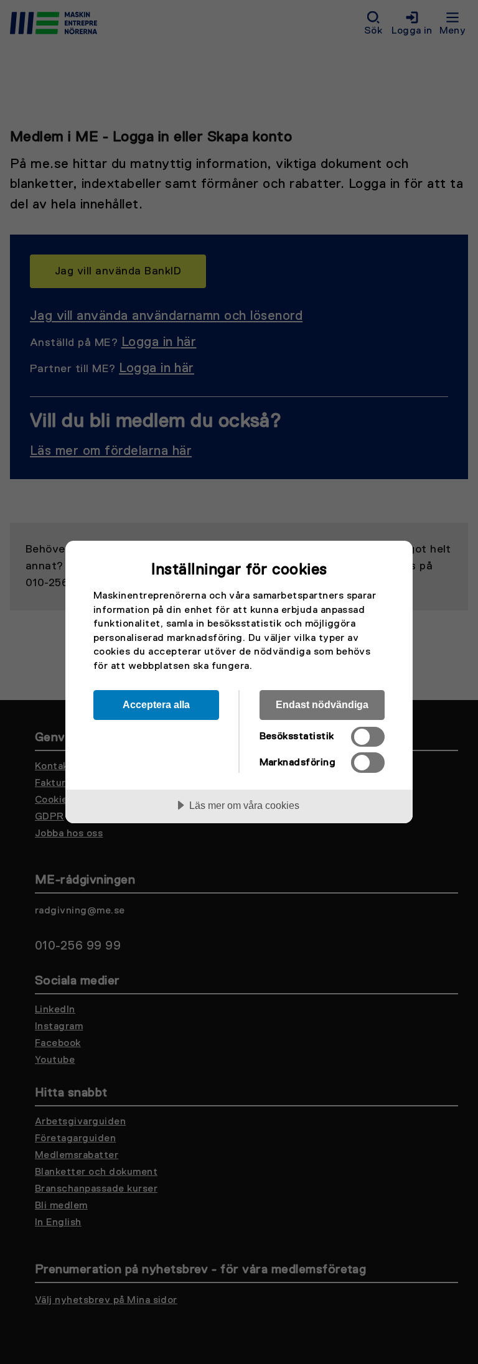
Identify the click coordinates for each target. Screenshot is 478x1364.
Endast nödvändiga (322, 704)
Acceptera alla (156, 704)
